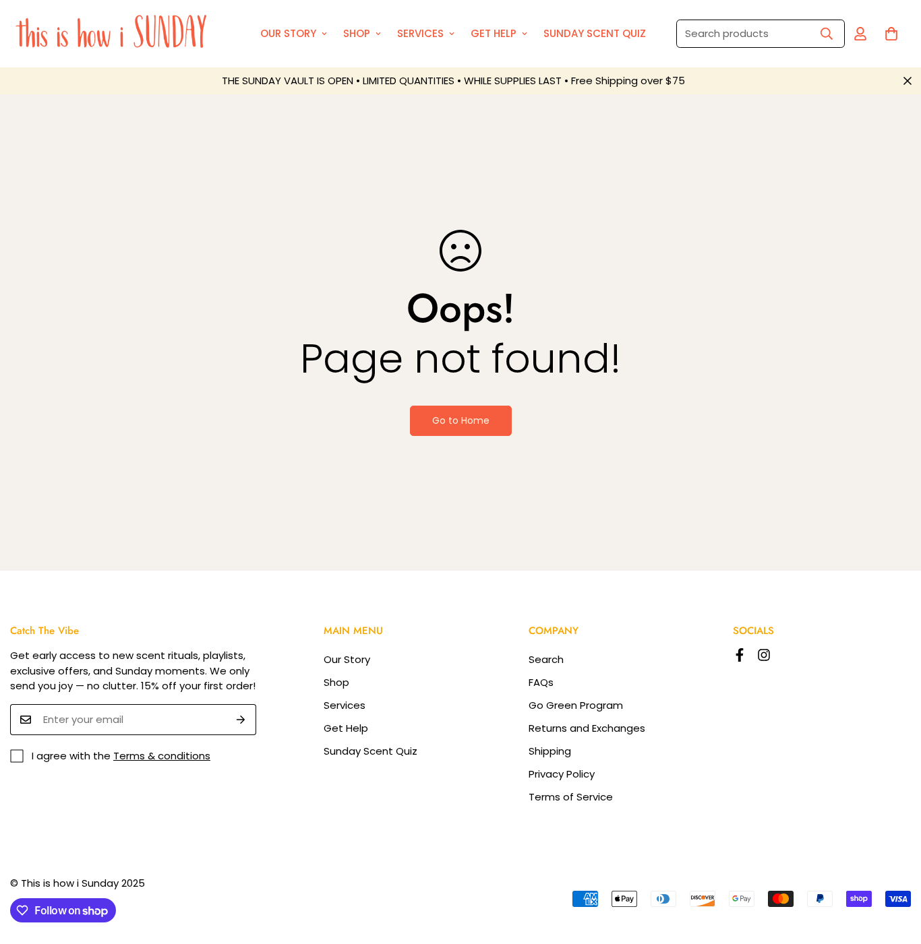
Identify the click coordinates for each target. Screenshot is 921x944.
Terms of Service (571, 797)
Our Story (288, 33)
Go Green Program (576, 705)
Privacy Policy (562, 774)
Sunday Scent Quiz (594, 33)
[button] (891, 33)
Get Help (493, 33)
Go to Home (460, 420)
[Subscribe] (241, 719)
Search (546, 659)
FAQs (541, 682)
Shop (356, 33)
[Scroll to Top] (894, 870)
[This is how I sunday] (114, 33)
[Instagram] (764, 655)
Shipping (550, 751)
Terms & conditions (161, 756)
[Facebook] (739, 655)
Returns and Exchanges (587, 728)
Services (420, 33)
